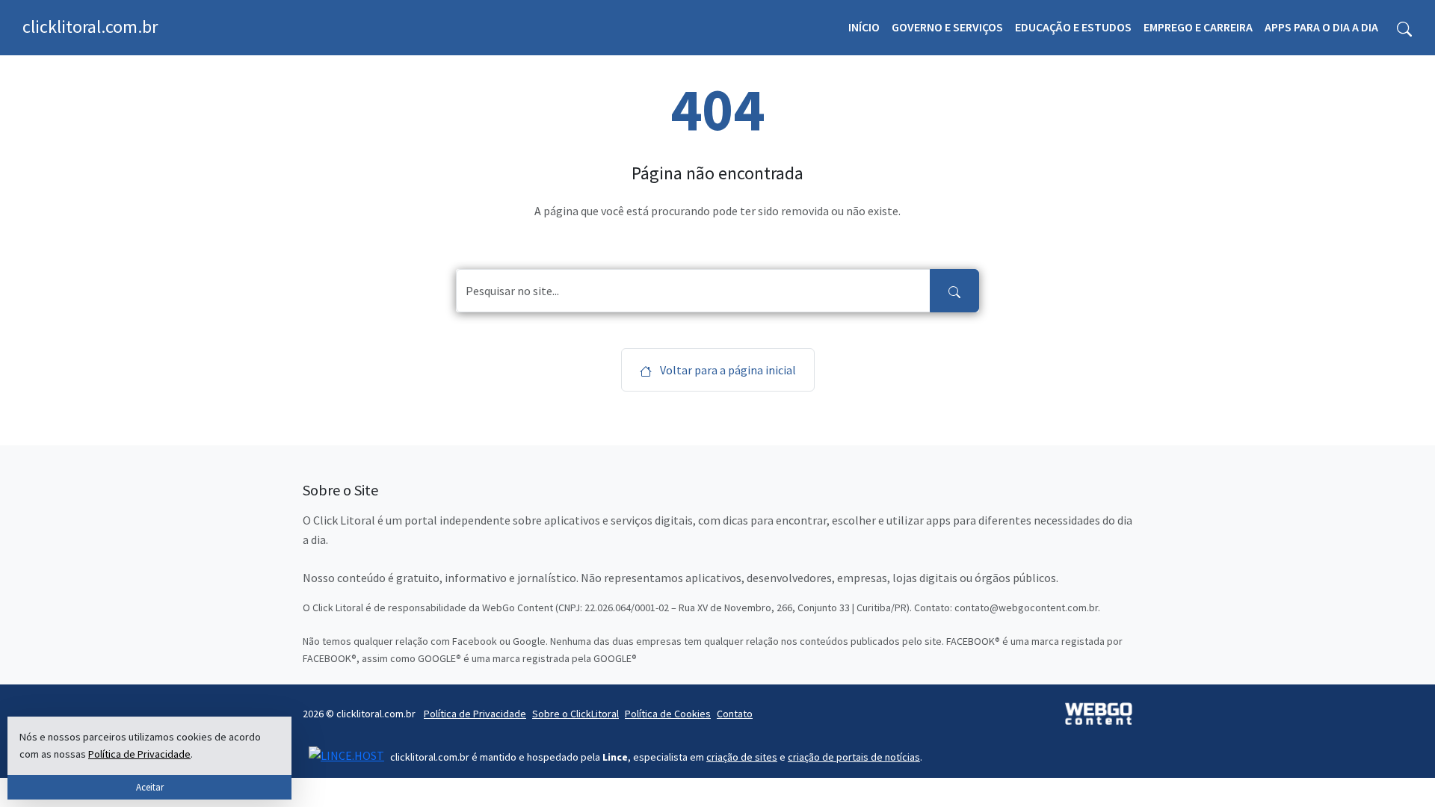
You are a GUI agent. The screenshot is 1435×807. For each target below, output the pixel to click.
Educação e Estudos (1073, 26)
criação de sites (741, 757)
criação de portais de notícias (854, 757)
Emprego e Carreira (1198, 26)
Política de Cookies (668, 713)
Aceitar (150, 787)
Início (864, 26)
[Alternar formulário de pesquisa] (1404, 27)
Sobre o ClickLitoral (575, 713)
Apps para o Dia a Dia (1321, 26)
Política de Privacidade (475, 713)
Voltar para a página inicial (727, 369)
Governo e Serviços (947, 26)
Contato (735, 713)
